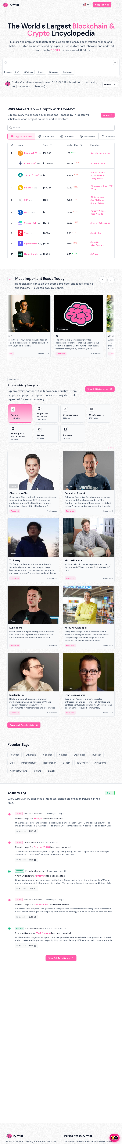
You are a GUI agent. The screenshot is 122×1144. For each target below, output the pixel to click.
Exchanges (67, 72)
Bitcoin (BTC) (31, 153)
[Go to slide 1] (108, 448)
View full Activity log (59, 958)
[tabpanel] (61, 200)
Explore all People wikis (22, 725)
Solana (37, 770)
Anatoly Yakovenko (100, 223)
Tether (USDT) (31, 175)
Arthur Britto (97, 203)
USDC (27, 212)
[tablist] (61, 136)
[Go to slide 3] (113, 448)
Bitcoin (41, 72)
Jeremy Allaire (98, 211)
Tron (26, 233)
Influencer (82, 762)
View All (106, 115)
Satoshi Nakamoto (100, 153)
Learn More (106, 84)
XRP (26, 200)
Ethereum (53, 72)
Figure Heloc (30, 243)
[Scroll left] (102, 279)
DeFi (17, 72)
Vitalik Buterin (97, 163)
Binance (28, 187)
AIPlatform (100, 762)
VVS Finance (41, 904)
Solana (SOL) (30, 223)
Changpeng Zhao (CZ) (101, 186)
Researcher (49, 762)
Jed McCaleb (97, 200)
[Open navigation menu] (117, 5)
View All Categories (97, 389)
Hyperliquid (30, 254)
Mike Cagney (97, 245)
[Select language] (85, 5)
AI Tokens (28, 72)
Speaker (47, 754)
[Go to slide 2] (111, 448)
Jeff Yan (94, 254)
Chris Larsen (97, 197)
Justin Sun (95, 233)
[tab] (21, 136)
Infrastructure (29, 762)
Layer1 (51, 770)
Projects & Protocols (33, 814)
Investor (96, 754)
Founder (14, 754)
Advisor (63, 754)
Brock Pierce (97, 175)
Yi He (94, 189)
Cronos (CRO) (42, 847)
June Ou (94, 242)
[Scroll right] (111, 279)
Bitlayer (38, 818)
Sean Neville (96, 213)
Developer (79, 754)
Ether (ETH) (30, 163)
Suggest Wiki (102, 4)
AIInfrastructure (18, 770)
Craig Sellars (97, 178)
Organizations (30, 842)
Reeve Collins (97, 172)
